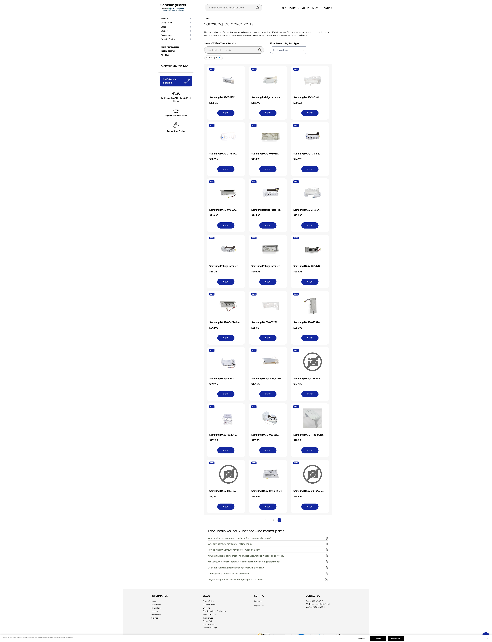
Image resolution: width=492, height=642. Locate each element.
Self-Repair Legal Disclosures (214, 611)
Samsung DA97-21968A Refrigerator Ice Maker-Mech (225, 155)
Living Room (166, 23)
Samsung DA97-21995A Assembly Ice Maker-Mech (308, 211)
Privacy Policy (208, 601)
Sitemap (154, 618)
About (153, 601)
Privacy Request (209, 624)
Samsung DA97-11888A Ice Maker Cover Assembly (308, 436)
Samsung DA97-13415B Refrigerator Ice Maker (306, 155)
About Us (165, 54)
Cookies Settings (361, 638)
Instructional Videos (170, 46)
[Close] (488, 638)
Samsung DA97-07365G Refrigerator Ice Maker (222, 211)
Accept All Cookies (395, 638)
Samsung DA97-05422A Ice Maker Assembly (224, 324)
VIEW (225, 113)
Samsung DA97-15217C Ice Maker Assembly (266, 380)
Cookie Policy (208, 621)
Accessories (166, 35)
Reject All (378, 638)
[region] (246, 638)
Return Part (155, 608)
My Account (156, 604)
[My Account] (324, 8)
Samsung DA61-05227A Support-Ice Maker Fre (264, 324)
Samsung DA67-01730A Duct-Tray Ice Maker (222, 492)
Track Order (294, 7)
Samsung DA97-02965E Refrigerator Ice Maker (264, 436)
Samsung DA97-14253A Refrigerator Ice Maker (222, 380)
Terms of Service (209, 614)
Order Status (156, 614)
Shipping (206, 608)
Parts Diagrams (168, 50)
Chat (284, 7)
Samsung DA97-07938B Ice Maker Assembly (266, 492)
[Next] (279, 520)
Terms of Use (208, 618)
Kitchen (164, 19)
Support (305, 7)
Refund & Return (209, 604)
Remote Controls (168, 39)
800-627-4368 (317, 601)
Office (163, 27)
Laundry (164, 31)
